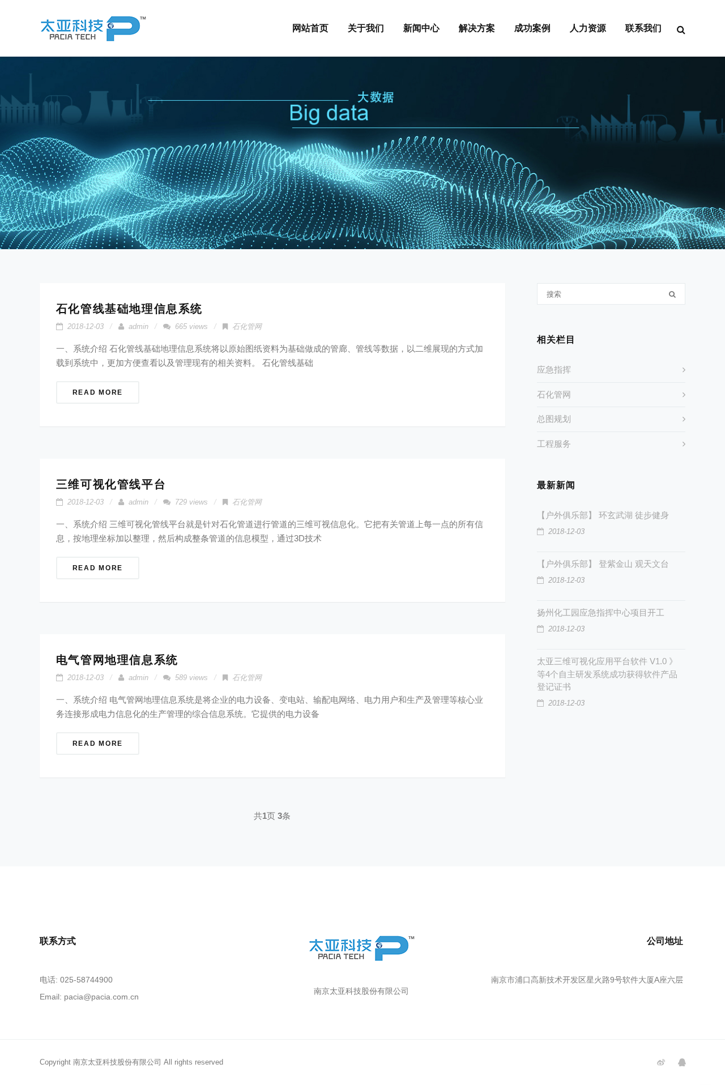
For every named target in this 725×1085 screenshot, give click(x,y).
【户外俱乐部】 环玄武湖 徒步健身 (603, 515)
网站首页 (310, 28)
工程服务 (554, 443)
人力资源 (588, 28)
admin (138, 326)
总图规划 (554, 419)
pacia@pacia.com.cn (101, 996)
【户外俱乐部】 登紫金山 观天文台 (603, 564)
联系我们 (643, 28)
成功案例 (532, 28)
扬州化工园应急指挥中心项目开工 (600, 612)
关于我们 (366, 28)
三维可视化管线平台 (111, 484)
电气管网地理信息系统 (117, 659)
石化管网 (247, 326)
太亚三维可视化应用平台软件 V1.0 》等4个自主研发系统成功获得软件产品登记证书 (607, 673)
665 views (191, 326)
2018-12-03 (85, 326)
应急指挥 (554, 369)
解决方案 (477, 28)
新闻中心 (421, 28)
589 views (191, 677)
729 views (191, 502)
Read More (97, 392)
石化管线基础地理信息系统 (129, 308)
